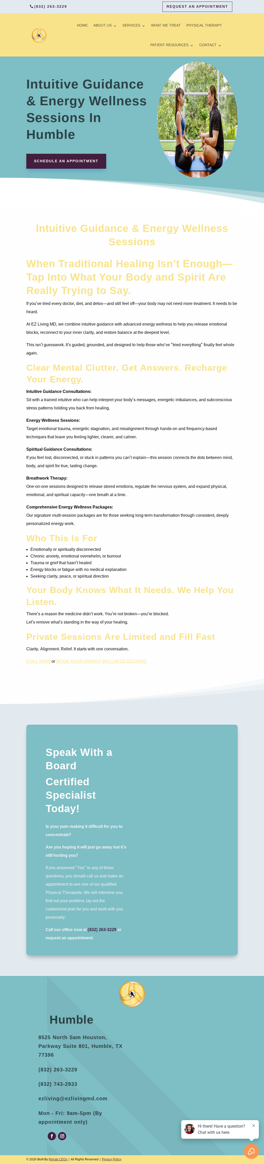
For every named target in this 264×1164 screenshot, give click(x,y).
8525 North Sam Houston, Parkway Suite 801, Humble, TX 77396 (80, 1046)
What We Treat (166, 25)
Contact (208, 45)
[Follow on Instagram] (62, 1136)
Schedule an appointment (66, 161)
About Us (102, 25)
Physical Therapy (204, 25)
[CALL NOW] (38, 661)
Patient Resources (169, 45)
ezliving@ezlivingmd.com (73, 1098)
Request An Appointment (197, 6)
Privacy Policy (111, 1159)
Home (82, 25)
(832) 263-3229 (50, 6)
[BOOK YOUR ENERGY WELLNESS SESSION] (101, 661)
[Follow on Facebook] (52, 1136)
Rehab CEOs (58, 1159)
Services (131, 25)
